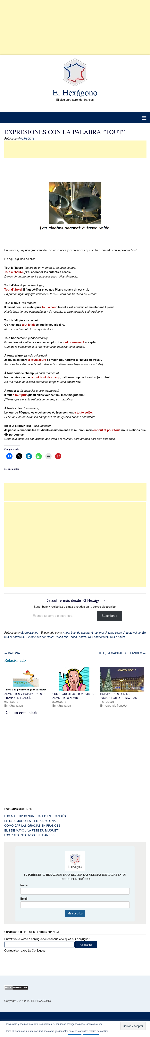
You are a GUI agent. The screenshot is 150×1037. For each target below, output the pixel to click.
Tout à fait (61, 637)
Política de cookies (98, 1031)
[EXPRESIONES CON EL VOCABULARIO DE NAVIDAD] (122, 679)
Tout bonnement (98, 637)
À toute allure (113, 632)
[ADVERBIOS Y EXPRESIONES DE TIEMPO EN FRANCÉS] (26, 679)
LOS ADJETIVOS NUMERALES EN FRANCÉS (35, 816)
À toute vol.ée (132, 632)
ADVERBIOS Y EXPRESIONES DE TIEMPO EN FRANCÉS (25, 696)
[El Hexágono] (75, 72)
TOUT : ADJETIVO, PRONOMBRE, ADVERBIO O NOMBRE (73, 696)
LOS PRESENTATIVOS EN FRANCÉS (29, 835)
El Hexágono (75, 92)
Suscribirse (109, 615)
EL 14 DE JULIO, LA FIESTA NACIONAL (30, 821)
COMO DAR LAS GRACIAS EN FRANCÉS (32, 825)
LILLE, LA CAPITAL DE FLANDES (122, 653)
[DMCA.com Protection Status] (16, 989)
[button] (75, 117)
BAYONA (12, 653)
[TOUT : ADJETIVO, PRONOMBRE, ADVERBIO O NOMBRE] (74, 679)
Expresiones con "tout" (40, 637)
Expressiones (29, 632)
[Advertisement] (75, 27)
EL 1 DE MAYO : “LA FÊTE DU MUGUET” (31, 830)
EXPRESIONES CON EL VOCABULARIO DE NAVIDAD (118, 696)
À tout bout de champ (76, 632)
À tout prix (97, 632)
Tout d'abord (117, 637)
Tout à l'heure (77, 637)
